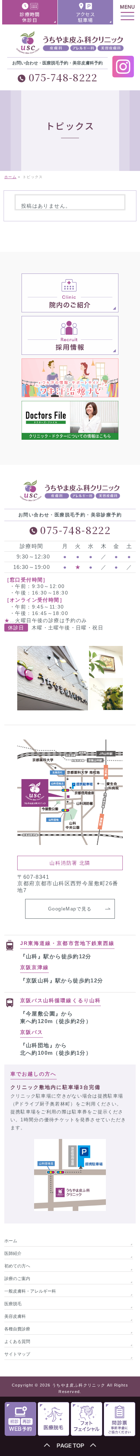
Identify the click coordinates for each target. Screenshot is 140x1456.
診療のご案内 (17, 1278)
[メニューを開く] (127, 12)
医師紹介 (13, 1253)
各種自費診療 (17, 1328)
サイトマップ (17, 1354)
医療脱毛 (13, 1303)
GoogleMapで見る (70, 909)
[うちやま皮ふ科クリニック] (70, 46)
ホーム (10, 1240)
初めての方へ (17, 1266)
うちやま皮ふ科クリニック (79, 1385)
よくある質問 (17, 1341)
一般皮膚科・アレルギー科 (30, 1291)
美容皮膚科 (15, 1316)
